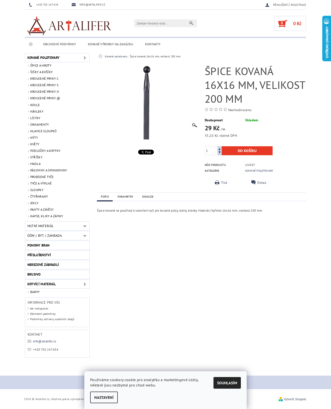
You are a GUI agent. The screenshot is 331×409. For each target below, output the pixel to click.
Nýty (34, 138)
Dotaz (261, 182)
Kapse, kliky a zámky (46, 216)
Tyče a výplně (41, 183)
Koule (35, 105)
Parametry (125, 196)
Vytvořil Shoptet (295, 399)
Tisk (224, 182)
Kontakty (153, 44)
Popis (105, 196)
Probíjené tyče (42, 177)
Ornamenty (39, 125)
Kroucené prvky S (44, 85)
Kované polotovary (43, 57)
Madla (35, 164)
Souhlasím (227, 382)
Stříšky (36, 157)
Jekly (34, 203)
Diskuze (148, 196)
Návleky (36, 111)
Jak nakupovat (39, 308)
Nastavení (104, 397)
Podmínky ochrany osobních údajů (52, 319)
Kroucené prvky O (44, 92)
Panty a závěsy (42, 210)
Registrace (298, 5)
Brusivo (33, 274)
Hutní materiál (40, 226)
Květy (34, 144)
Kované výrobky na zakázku (110, 44)
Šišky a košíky (41, 72)
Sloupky (36, 190)
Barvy (35, 292)
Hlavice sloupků (43, 131)
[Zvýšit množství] (219, 148)
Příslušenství (39, 255)
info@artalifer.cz (44, 341)
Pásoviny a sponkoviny (48, 170)
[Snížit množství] (219, 153)
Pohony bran (38, 245)
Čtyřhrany (39, 196)
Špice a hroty (40, 65)
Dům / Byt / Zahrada (44, 235)
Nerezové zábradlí (43, 264)
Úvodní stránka (31, 44)
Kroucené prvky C (44, 79)
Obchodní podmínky (59, 44)
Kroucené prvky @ (45, 98)
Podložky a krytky (45, 151)
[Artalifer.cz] (69, 25)
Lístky (35, 118)
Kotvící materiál (41, 284)
